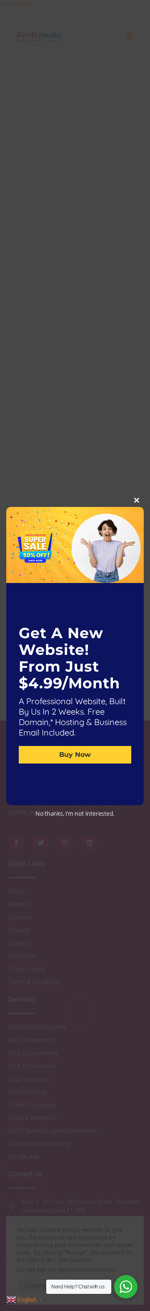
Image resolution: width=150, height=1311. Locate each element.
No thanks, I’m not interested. (75, 813)
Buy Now (75, 754)
